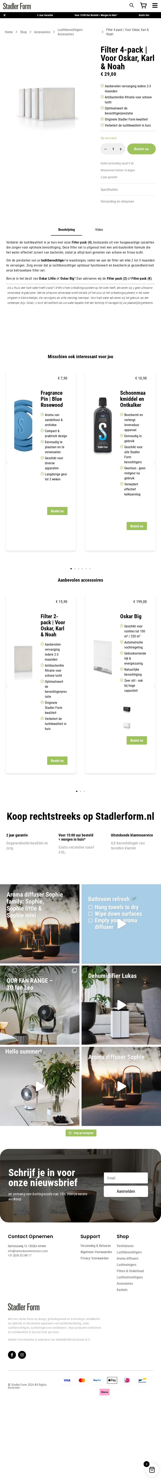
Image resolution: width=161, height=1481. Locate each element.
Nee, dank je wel (118, 762)
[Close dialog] (152, 701)
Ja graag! (118, 748)
